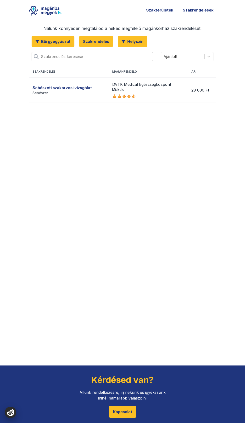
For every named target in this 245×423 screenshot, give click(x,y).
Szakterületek (159, 10)
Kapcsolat (122, 411)
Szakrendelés (96, 41)
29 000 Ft (200, 90)
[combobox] (41, 56)
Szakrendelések (198, 10)
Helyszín (135, 41)
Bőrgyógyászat (56, 41)
